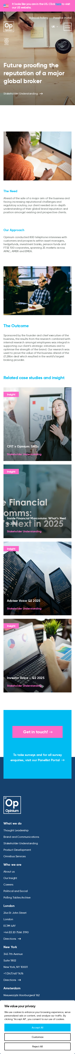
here (58, 4)
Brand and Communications (21, 837)
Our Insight (10, 878)
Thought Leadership (16, 830)
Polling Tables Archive (17, 897)
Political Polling (38, 17)
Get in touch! (35, 732)
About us (9, 871)
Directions (9, 938)
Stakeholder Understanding (20, 93)
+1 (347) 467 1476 (13, 973)
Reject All (37, 1046)
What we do (12, 823)
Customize (37, 1037)
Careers (8, 884)
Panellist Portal (62, 17)
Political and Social (15, 891)
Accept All (37, 1027)
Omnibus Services (14, 856)
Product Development (17, 849)
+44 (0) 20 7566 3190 (15, 932)
